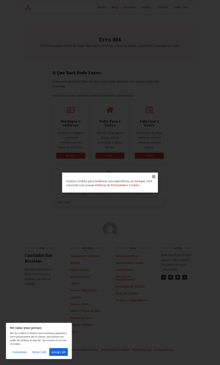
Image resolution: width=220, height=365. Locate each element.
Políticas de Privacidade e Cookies (117, 185)
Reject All (39, 352)
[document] (110, 182)
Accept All (58, 352)
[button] (154, 177)
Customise (19, 352)
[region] (39, 341)
